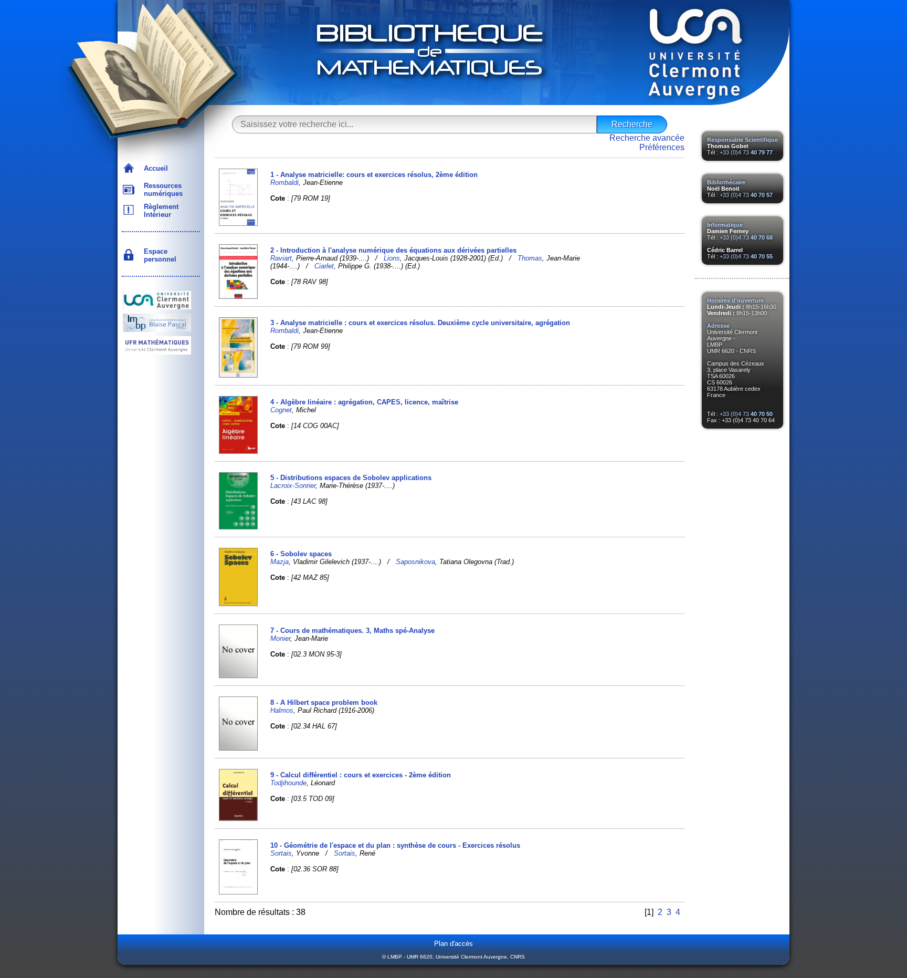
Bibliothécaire (726, 182)
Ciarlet (324, 266)
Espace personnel (158, 255)
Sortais (281, 853)
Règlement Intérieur (159, 211)
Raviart (281, 258)
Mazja (279, 562)
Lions (392, 258)
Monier (280, 638)
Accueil (154, 168)
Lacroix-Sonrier (292, 486)
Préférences (661, 147)
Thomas (530, 258)
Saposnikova (415, 562)
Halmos (281, 710)
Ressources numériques (161, 189)
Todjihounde (288, 783)
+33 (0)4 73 (746, 152)
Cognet (281, 410)
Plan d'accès (453, 944)
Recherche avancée (646, 137)
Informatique (725, 225)
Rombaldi (284, 182)
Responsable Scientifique (742, 140)
